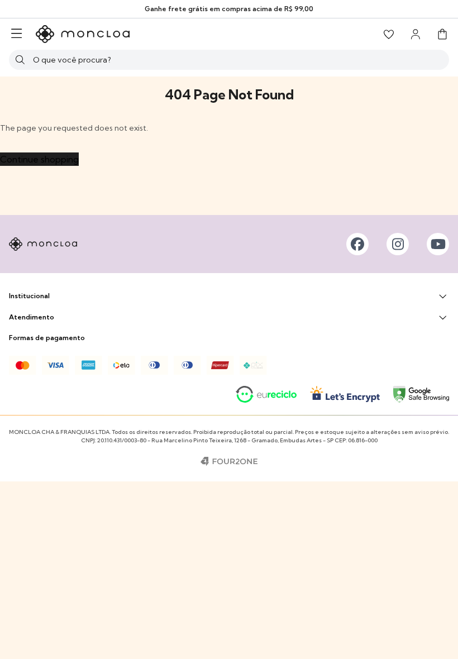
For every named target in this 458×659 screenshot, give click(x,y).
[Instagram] (398, 244)
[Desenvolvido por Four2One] (229, 461)
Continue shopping (39, 159)
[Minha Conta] (415, 34)
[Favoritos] (388, 34)
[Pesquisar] (19, 59)
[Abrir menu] (17, 34)
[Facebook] (357, 244)
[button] (442, 34)
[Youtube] (438, 244)
